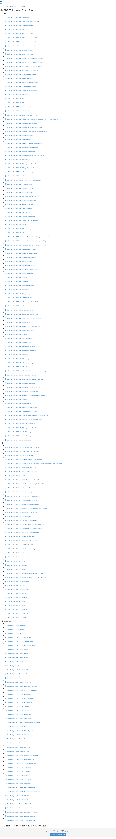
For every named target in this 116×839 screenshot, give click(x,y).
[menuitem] (1, 4)
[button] (1, 1)
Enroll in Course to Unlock (58, 834)
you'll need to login (65, 832)
